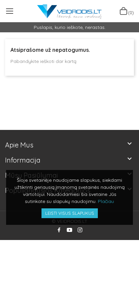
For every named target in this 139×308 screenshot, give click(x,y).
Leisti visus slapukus (69, 213)
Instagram (80, 230)
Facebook (59, 230)
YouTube (69, 230)
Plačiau (106, 201)
